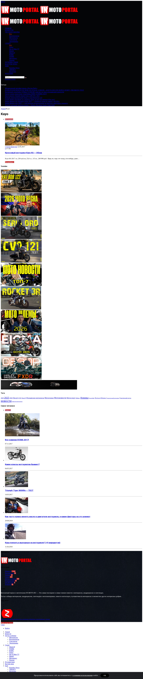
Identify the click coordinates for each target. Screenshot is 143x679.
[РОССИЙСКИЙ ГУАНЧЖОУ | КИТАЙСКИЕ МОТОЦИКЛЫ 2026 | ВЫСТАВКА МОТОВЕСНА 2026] (21, 215)
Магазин (9, 73)
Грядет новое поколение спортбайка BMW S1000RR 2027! (26, 94)
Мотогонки (49, 398)
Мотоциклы (13, 38)
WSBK (11, 56)
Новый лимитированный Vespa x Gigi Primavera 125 (23, 98)
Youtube (8, 575)
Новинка (84, 398)
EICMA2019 (9, 582)
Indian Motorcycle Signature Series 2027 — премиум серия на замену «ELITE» (32, 101)
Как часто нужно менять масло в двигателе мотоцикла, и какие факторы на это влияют (47, 516)
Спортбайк (91, 398)
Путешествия (11, 62)
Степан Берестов (11, 147)
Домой (3, 109)
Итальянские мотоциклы (35, 398)
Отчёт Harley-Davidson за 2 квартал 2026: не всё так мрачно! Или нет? (30, 99)
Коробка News (14, 68)
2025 (6, 397)
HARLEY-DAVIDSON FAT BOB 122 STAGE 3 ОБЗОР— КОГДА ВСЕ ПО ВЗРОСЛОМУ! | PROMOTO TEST (44, 90)
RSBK (11, 55)
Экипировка (13, 41)
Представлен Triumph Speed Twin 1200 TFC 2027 (22, 96)
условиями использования (82, 675)
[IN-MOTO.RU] (40, 13)
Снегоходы (13, 39)
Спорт (8, 43)
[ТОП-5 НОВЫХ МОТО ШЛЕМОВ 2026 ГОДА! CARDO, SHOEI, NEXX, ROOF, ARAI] (21, 332)
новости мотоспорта (17, 401)
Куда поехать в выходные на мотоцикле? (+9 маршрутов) (32, 543)
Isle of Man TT (14, 49)
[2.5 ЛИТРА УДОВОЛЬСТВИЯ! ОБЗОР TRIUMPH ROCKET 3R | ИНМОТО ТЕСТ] (21, 309)
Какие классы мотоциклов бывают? (22, 464)
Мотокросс (13, 58)
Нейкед (78, 398)
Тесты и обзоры (12, 32)
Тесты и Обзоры (100, 398)
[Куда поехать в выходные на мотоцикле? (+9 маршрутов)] (15, 539)
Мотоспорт (71, 398)
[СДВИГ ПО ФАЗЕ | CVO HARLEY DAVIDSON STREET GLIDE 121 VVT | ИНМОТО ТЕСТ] (21, 262)
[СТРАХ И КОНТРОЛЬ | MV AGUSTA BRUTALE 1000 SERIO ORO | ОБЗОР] (21, 238)
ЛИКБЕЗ (12, 70)
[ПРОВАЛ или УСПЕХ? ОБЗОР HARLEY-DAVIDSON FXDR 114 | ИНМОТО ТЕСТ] (21, 379)
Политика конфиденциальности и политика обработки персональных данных (25, 619)
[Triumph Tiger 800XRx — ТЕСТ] (16, 486)
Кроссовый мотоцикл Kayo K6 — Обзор (23, 153)
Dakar (11, 47)
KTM (19, 398)
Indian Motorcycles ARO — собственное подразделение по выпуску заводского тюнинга (36, 103)
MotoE (11, 51)
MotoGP (12, 53)
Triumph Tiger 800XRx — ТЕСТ (19, 490)
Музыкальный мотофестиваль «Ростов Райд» (21, 88)
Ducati (15, 398)
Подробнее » (9, 162)
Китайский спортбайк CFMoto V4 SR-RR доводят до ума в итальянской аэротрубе (34, 92)
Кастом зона (11, 64)
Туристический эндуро (125, 398)
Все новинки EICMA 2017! (17, 440)
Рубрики (8, 584)
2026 (11, 398)
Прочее (11, 60)
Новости (9, 30)
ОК (105, 675)
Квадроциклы (14, 36)
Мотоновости (60, 398)
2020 (2, 398)
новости (6, 400)
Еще (7, 66)
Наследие (12, 72)
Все (10, 34)
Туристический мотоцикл (112, 398)
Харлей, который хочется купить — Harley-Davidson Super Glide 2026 (30, 105)
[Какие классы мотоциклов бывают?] (16, 460)
